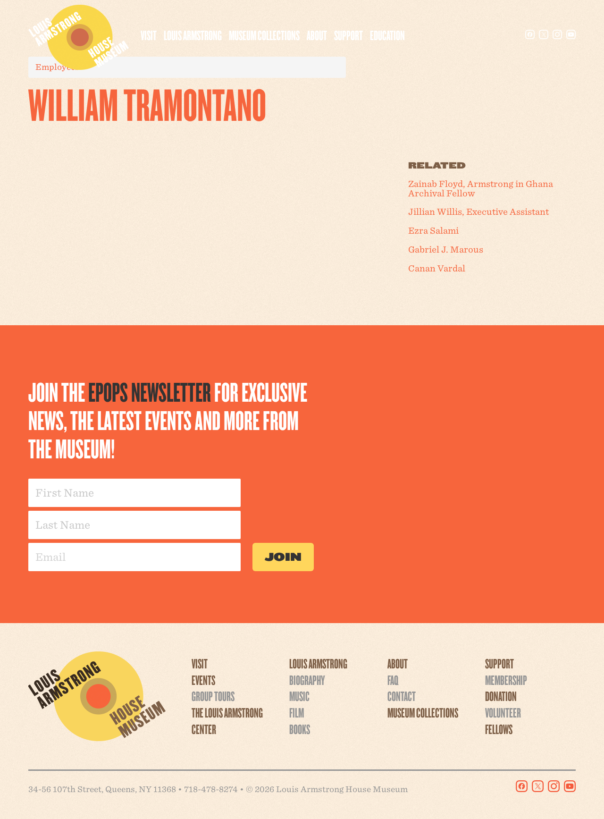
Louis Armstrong (193, 34)
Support (348, 34)
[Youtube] (571, 34)
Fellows (498, 728)
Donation (501, 695)
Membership (506, 679)
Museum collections (264, 34)
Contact (401, 695)
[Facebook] (530, 34)
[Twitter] (543, 34)
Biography (307, 679)
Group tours (213, 695)
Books (299, 728)
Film (296, 712)
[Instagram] (557, 34)
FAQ (392, 679)
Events (203, 679)
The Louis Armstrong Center (227, 720)
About (317, 34)
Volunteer (503, 712)
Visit (149, 34)
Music (299, 695)
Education (387, 34)
